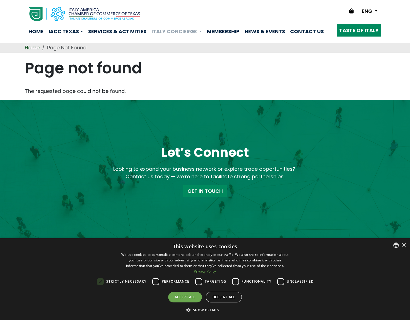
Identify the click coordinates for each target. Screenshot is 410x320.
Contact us (307, 31)
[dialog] (205, 279)
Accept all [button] (185, 297)
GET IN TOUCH (205, 190)
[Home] (84, 14)
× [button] (404, 245)
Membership (223, 31)
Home (36, 31)
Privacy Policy (205, 271)
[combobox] (396, 245)
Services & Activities (117, 31)
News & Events (265, 31)
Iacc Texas (64, 31)
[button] (204, 310)
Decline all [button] (224, 297)
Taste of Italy (359, 30)
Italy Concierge (174, 31)
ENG (367, 11)
